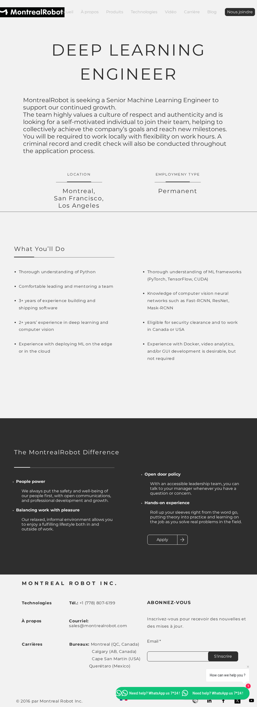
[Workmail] (195, 700)
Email (152, 641)
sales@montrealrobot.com (98, 625)
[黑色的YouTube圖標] (251, 700)
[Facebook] (223, 700)
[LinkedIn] (209, 700)
